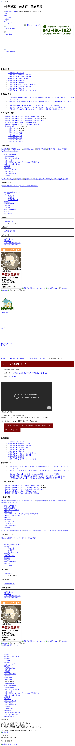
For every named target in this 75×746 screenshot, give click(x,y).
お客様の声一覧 (9, 683)
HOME (6, 655)
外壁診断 (7, 697)
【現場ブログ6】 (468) (15, 132)
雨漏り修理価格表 (10, 685)
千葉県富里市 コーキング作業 (18, 78)
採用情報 (7, 706)
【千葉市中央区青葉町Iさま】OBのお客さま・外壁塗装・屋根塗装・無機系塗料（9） (36, 109)
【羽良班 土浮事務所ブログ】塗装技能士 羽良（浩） (22, 118)
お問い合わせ (8, 708)
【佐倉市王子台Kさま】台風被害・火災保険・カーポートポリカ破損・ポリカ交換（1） (36, 107)
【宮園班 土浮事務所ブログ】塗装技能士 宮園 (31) (21, 124)
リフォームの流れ (10, 701)
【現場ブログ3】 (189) (15, 136)
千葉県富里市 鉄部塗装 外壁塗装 (19, 76)
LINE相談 (7, 699)
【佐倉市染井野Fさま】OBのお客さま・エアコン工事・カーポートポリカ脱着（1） (35, 105)
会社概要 (11, 198)
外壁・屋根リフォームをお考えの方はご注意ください (22, 693)
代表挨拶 (11, 196)
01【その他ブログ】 (15, 376)
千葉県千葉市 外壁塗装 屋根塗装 (19, 86)
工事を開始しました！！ (16, 73)
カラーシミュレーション (12, 695)
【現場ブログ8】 (13, 128)
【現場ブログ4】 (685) (15, 138)
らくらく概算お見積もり (12, 712)
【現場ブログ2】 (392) (15, 140)
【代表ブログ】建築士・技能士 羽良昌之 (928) (20, 122)
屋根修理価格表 (9, 687)
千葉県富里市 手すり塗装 (17, 80)
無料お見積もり (9, 716)
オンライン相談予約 (11, 714)
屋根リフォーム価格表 (11, 689)
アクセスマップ (13, 200)
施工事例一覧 (8, 679)
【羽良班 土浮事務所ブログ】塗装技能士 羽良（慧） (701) (24, 120)
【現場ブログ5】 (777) (15, 134)
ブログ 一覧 (8, 691)
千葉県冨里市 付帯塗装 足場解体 (19, 75)
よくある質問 (8, 703)
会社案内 (7, 194)
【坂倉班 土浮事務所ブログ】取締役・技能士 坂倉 (22, 116)
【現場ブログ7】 (13, 130)
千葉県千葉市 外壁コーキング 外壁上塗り (22, 84)
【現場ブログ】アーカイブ (13, 126)
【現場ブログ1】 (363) (15, 141)
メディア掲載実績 (10, 704)
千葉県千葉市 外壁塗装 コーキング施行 (22, 90)
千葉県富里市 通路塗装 (16, 82)
